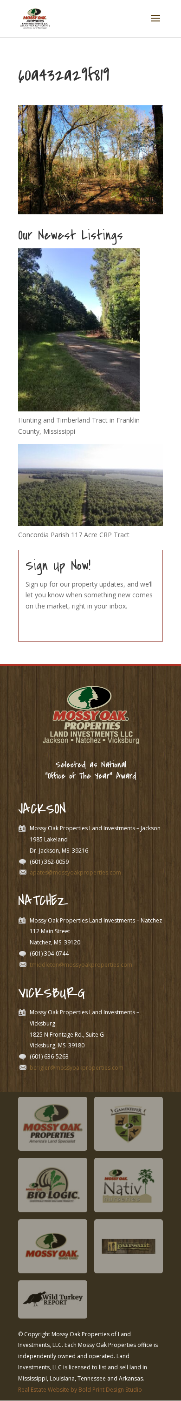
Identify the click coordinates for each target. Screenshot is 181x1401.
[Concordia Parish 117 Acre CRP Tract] (90, 523)
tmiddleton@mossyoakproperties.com (81, 965)
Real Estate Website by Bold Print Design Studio (80, 1390)
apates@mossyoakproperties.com (75, 872)
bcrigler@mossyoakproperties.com (76, 1068)
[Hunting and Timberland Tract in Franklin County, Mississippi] (79, 408)
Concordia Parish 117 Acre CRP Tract (73, 534)
